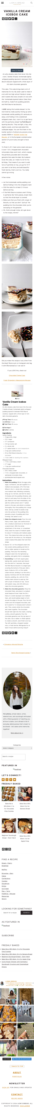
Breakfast (5, 866)
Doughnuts (5, 883)
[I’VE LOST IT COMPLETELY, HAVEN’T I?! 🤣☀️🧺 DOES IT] (8, 996)
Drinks (4, 886)
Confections (6, 878)
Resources (5, 896)
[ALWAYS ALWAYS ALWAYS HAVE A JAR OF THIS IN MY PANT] (25, 1031)
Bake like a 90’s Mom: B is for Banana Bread (17, 954)
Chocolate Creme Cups (17, 375)
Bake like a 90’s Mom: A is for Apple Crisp (16, 959)
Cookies (4, 881)
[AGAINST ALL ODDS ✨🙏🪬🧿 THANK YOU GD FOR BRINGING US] (25, 996)
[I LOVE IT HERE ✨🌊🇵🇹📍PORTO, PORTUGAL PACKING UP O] (25, 1013)
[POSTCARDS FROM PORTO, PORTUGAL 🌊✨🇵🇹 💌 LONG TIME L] (8, 1013)
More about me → (17, 733)
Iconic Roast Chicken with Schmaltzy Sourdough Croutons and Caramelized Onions (15, 964)
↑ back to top (17, 1066)
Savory (4, 899)
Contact (17, 1094)
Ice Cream (5, 889)
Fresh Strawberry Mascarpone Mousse (17, 380)
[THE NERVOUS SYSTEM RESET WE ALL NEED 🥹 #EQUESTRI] (25, 1048)
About (17, 1072)
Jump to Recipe (17, 70)
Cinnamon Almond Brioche (13, 644)
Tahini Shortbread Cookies (20, 653)
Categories (17, 745)
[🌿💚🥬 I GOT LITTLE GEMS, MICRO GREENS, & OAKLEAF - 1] (8, 1048)
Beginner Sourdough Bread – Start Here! (16, 956)
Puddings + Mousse (8, 894)
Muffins (4, 869)
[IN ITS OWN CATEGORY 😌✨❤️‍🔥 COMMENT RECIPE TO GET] (8, 1031)
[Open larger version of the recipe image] (17, 396)
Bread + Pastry (7, 863)
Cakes (4, 876)
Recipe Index (17, 1098)
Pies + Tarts (6, 891)
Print (18, 398)
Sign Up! (5, 1087)
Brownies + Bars (7, 873)
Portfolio (17, 1076)
